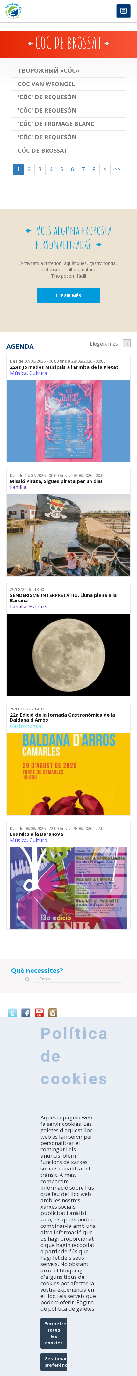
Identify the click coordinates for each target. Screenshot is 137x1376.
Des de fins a (57, 361)
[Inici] (34, 11)
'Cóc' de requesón (47, 97)
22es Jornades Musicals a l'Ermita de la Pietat (64, 367)
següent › (127, 343)
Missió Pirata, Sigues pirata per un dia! (56, 481)
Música (18, 372)
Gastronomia (25, 726)
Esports (38, 606)
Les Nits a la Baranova (36, 834)
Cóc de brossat (43, 151)
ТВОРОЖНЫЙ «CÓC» (48, 71)
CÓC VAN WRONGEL (46, 84)
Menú (123, 11)
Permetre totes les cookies (55, 1333)
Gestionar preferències (56, 1362)
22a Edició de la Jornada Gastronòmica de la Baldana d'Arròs (62, 717)
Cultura (38, 372)
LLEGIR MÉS (68, 296)
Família (18, 487)
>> (117, 169)
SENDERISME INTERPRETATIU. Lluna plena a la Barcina (63, 598)
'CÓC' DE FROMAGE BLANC (56, 124)
